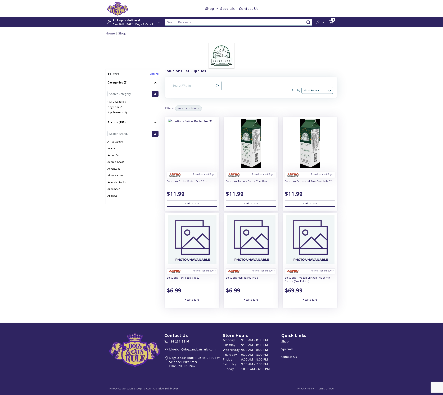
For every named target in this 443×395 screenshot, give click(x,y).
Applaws (112, 195)
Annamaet (113, 189)
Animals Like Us (116, 182)
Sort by (296, 90)
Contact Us (249, 8)
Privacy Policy (305, 388)
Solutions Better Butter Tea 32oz (187, 181)
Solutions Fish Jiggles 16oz (242, 277)
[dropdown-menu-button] (217, 9)
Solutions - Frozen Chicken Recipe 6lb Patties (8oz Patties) (307, 279)
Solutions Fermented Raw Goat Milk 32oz (310, 181)
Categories (117, 82)
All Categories (117, 101)
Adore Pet (113, 155)
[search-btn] (155, 94)
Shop (209, 8)
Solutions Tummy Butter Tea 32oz (246, 181)
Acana (111, 148)
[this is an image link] (134, 350)
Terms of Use (325, 388)
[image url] (117, 8)
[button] (320, 22)
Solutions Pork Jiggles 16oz (183, 277)
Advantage (113, 168)
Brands (116, 122)
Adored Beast (115, 162)
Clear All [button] (154, 73)
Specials (227, 8)
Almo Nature (115, 175)
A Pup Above (115, 141)
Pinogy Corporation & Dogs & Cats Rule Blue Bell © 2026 (144, 388)
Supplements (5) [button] (117, 112)
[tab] (133, 98)
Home (110, 33)
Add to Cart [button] (192, 203)
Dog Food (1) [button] (115, 107)
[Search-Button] (308, 22)
